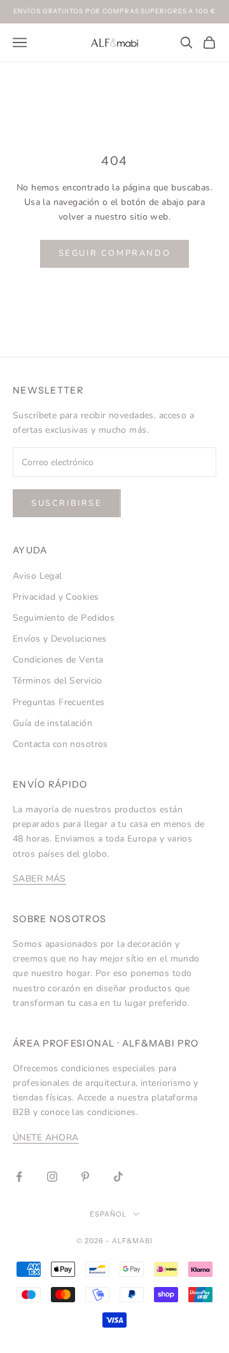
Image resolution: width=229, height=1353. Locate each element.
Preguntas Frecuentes (58, 702)
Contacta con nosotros (60, 744)
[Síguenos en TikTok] (118, 1176)
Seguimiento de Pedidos (63, 618)
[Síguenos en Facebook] (19, 1176)
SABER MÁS (39, 879)
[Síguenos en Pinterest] (85, 1176)
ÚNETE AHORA (46, 1138)
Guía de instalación (52, 723)
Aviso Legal (37, 576)
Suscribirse (66, 503)
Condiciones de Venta (58, 660)
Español (108, 1214)
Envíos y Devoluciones (60, 639)
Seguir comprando (115, 253)
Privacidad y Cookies (56, 597)
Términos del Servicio (57, 681)
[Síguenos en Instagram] (52, 1176)
